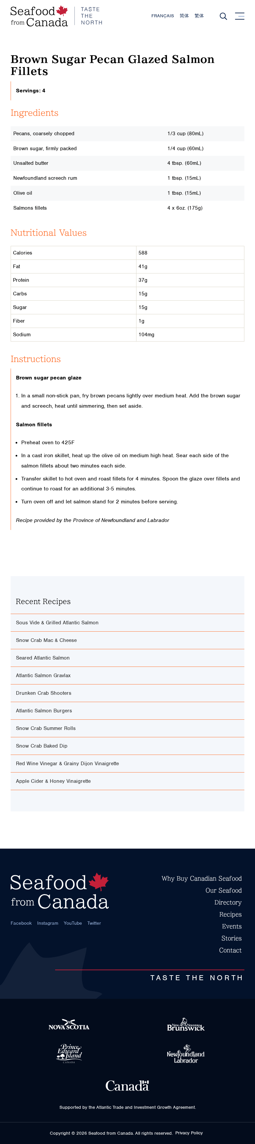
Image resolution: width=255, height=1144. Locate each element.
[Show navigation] (239, 16)
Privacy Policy (189, 1133)
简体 (184, 16)
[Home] (56, 16)
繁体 (199, 16)
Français (162, 16)
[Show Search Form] (223, 16)
